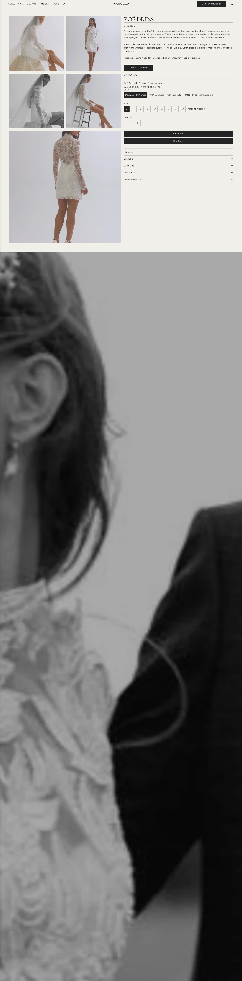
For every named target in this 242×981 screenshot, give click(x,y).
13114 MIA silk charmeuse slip (199, 95)
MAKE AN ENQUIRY (138, 67)
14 (169, 109)
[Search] (232, 4)
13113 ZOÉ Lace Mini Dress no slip (165, 95)
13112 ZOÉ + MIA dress (135, 95)
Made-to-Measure (196, 109)
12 (162, 109)
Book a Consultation (211, 4)
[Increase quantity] (137, 123)
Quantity (128, 117)
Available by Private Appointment (143, 87)
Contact (187, 58)
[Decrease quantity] (127, 123)
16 (176, 109)
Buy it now (178, 141)
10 (155, 109)
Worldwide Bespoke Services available (146, 83)
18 (183, 109)
